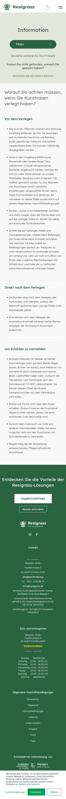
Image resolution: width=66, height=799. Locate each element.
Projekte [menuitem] (33, 729)
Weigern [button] (54, 791)
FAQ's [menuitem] (33, 735)
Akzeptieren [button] (36, 791)
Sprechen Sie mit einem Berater (33, 75)
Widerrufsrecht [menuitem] (33, 723)
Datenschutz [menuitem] (33, 699)
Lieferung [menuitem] (33, 717)
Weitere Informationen (29, 784)
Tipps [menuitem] (33, 741)
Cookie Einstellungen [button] (15, 791)
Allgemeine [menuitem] (33, 705)
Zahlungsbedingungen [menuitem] (33, 711)
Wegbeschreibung (33, 576)
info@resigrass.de (33, 586)
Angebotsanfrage (33, 498)
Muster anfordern (33, 509)
